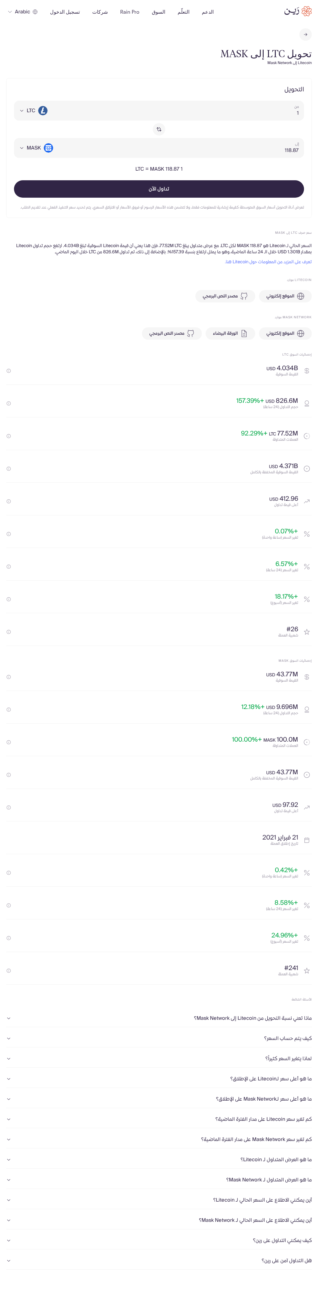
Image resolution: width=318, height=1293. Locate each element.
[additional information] (8, 370)
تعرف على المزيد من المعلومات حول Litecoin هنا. (268, 262)
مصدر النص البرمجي (220, 296)
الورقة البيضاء (225, 333)
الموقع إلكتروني (280, 296)
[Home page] (298, 11)
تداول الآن (159, 189)
